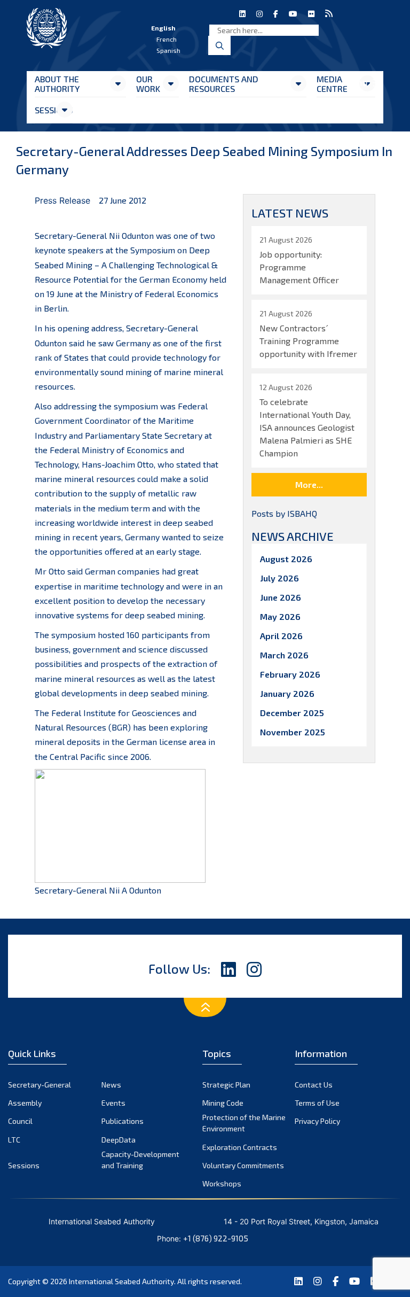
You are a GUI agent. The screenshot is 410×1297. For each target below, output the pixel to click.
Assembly (25, 1102)
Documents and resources (223, 84)
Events (113, 1102)
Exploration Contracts (239, 1147)
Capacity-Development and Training (140, 1160)
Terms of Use (317, 1102)
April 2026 (281, 636)
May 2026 (280, 616)
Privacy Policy (317, 1120)
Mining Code (222, 1102)
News (111, 1084)
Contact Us (314, 1084)
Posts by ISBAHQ (284, 513)
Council (20, 1120)
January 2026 (287, 693)
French (166, 39)
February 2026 (290, 674)
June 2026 (280, 597)
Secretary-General (39, 1084)
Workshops (221, 1183)
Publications (122, 1120)
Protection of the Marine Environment (244, 1123)
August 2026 (286, 559)
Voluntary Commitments (243, 1165)
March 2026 (284, 655)
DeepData (118, 1139)
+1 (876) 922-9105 (215, 1238)
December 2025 (292, 713)
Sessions (45, 110)
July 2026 (279, 578)
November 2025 (292, 732)
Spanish (168, 50)
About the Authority (57, 84)
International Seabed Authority (121, 1281)
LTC (14, 1139)
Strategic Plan (226, 1084)
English (163, 28)
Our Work (148, 84)
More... (309, 484)
